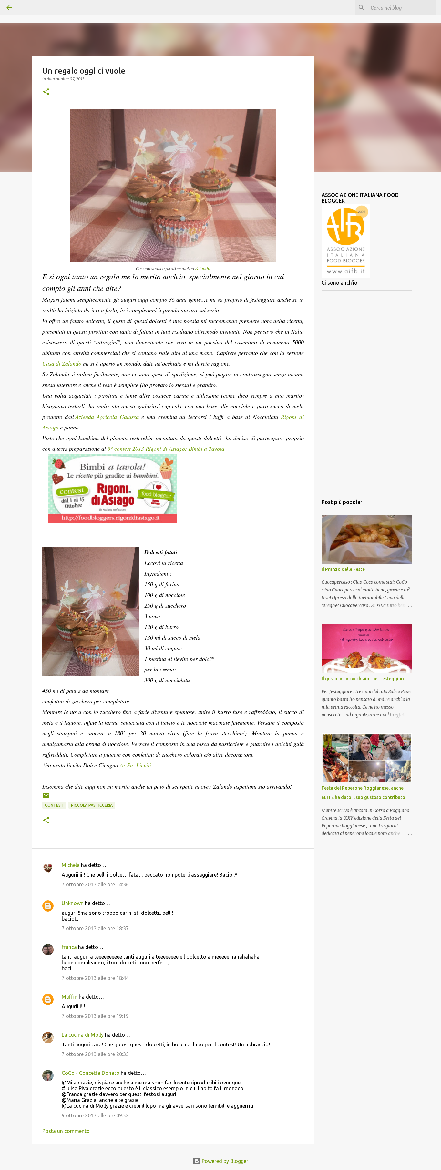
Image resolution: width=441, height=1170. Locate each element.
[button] (46, 92)
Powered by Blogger (224, 1161)
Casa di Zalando (61, 363)
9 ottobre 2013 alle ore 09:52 (95, 1115)
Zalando (202, 268)
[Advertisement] (367, 392)
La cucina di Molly (83, 1035)
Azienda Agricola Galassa (107, 416)
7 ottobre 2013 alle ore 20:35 (95, 1054)
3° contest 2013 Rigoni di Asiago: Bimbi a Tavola (166, 448)
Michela (71, 865)
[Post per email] (46, 798)
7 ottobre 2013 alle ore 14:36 (95, 884)
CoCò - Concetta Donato (90, 1073)
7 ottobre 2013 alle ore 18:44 (95, 978)
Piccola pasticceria (92, 805)
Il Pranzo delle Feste (343, 569)
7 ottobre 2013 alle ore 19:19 (95, 1016)
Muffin (69, 997)
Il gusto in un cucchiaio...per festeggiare (363, 678)
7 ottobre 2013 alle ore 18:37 (95, 928)
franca (69, 947)
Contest (54, 805)
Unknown (73, 903)
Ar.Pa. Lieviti (135, 765)
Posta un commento (66, 1131)
